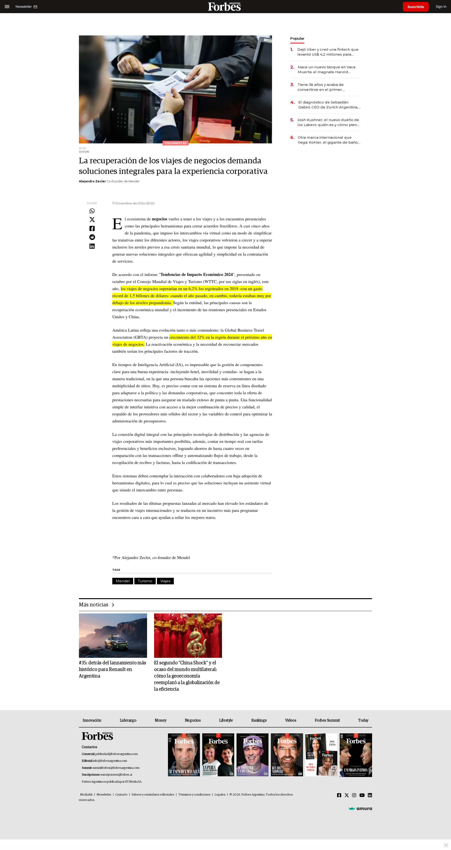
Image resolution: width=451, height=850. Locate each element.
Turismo (145, 581)
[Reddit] (92, 237)
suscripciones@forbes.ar (116, 774)
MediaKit (86, 794)
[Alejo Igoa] (252, 755)
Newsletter (104, 794)
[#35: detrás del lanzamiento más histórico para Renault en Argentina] (113, 635)
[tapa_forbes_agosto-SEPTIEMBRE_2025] (355, 755)
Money (160, 720)
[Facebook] (92, 228)
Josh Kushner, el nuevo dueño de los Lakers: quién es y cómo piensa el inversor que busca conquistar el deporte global (329, 122)
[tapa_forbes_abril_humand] (218, 755)
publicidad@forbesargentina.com (116, 754)
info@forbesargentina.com (110, 760)
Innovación (92, 720)
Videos (290, 720)
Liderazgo (128, 720)
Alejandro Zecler (92, 181)
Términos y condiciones (194, 794)
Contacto (121, 794)
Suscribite (416, 7)
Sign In (441, 6)
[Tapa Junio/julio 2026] (184, 755)
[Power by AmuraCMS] (360, 808)
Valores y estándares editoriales (153, 794)
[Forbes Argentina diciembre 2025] (287, 755)
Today (363, 720)
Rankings (259, 720)
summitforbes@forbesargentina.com (116, 768)
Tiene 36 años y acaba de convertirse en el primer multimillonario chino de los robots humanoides (323, 87)
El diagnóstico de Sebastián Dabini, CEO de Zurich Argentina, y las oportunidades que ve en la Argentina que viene (329, 105)
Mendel (123, 581)
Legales (220, 794)
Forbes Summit (327, 720)
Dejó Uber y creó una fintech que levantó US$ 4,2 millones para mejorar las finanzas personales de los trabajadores (327, 52)
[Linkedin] (92, 246)
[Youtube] (362, 795)
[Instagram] (354, 795)
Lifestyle (226, 720)
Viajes (165, 581)
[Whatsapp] (92, 211)
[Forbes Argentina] (225, 6)
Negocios (193, 720)
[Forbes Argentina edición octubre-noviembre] (321, 755)
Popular (297, 38)
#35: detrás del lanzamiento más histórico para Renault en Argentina (112, 669)
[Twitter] (92, 219)
